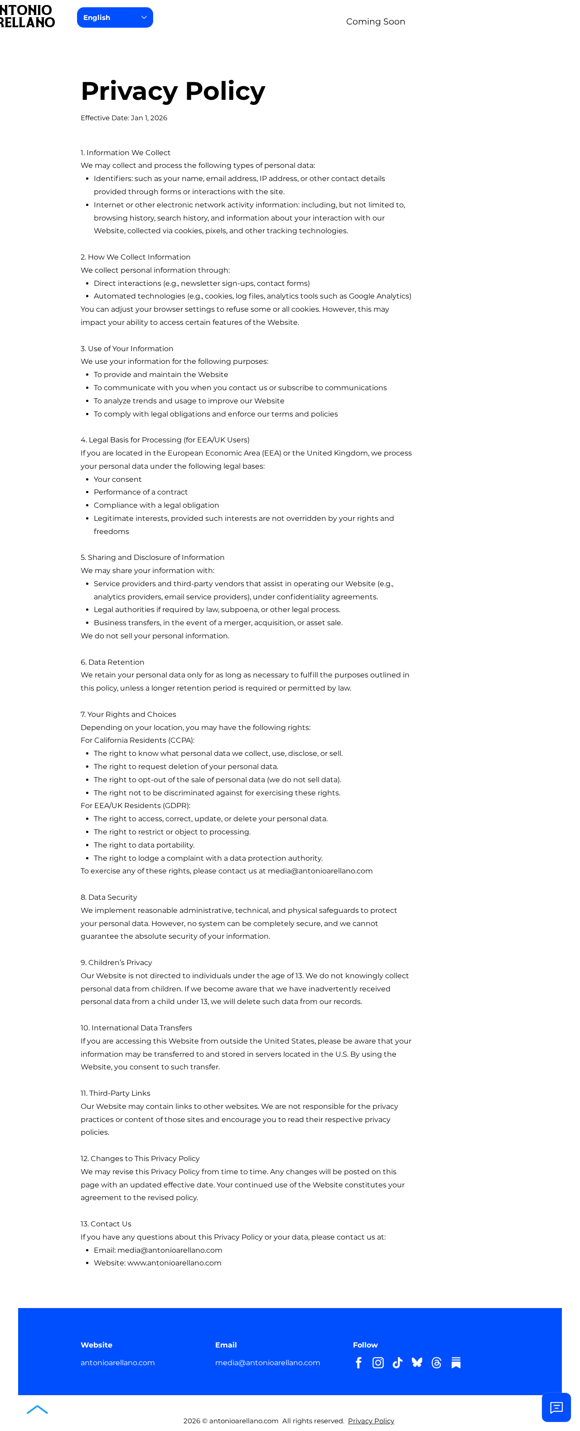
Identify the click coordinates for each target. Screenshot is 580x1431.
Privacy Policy (371, 1420)
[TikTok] (397, 1362)
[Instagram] (378, 1362)
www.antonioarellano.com (174, 1263)
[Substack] (456, 1362)
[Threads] (436, 1362)
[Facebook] (358, 1362)
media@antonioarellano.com (320, 871)
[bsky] (417, 1362)
